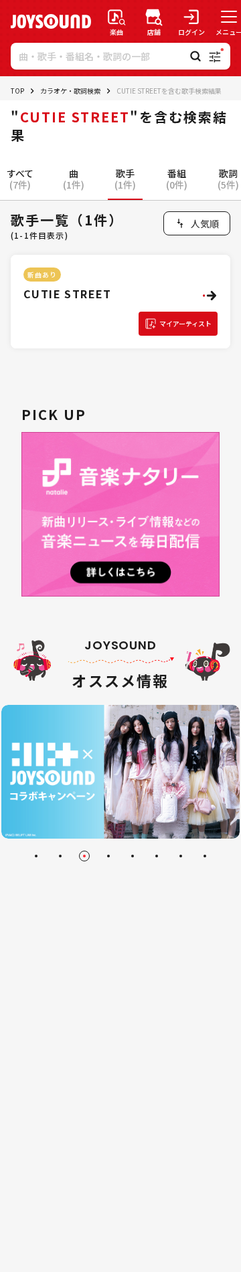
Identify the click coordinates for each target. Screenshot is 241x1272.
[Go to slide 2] (60, 856)
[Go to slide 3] (84, 856)
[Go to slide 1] (36, 856)
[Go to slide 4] (108, 856)
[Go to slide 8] (205, 856)
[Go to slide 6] (156, 856)
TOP (17, 90)
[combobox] (196, 223)
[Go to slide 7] (180, 856)
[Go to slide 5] (132, 856)
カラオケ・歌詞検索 (70, 90)
